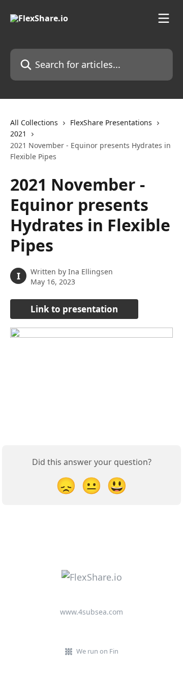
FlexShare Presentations (111, 122)
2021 (18, 133)
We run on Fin (97, 651)
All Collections (34, 122)
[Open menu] (164, 18)
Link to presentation (74, 309)
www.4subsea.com (91, 612)
